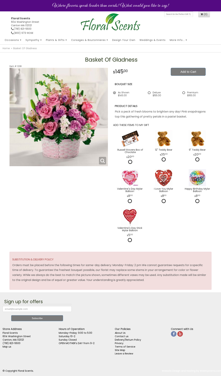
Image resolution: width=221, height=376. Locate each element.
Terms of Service (125, 346)
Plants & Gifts (55, 40)
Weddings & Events (153, 40)
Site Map (120, 350)
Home (6, 48)
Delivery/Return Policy (128, 339)
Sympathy (32, 40)
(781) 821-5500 (22, 29)
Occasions (12, 40)
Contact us (121, 336)
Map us (7, 346)
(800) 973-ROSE (23, 33)
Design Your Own (123, 40)
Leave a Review (124, 353)
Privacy (119, 343)
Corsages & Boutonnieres (88, 40)
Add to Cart (188, 72)
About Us (120, 333)
